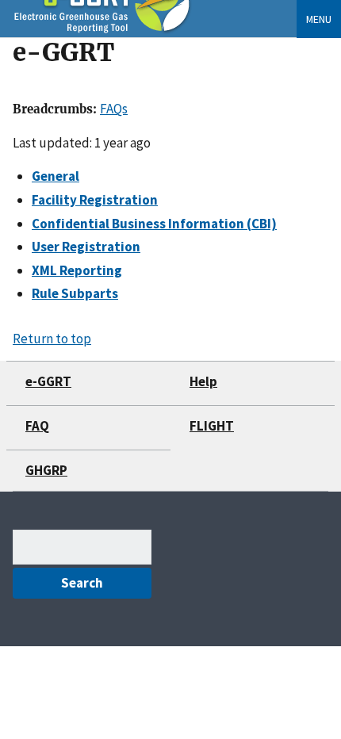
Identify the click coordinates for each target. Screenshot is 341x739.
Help (203, 381)
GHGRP (46, 470)
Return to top (52, 338)
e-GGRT (48, 381)
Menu (318, 19)
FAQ (37, 426)
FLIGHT (212, 426)
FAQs (114, 108)
